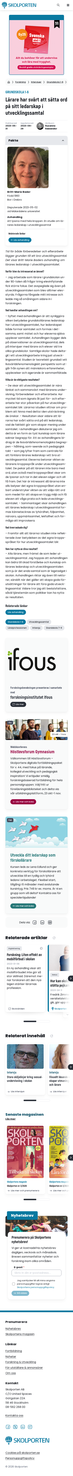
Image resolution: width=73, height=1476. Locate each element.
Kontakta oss (14, 1416)
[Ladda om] (54, 938)
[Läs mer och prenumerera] (25, 1152)
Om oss (10, 1373)
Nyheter (10, 1357)
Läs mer (10, 1119)
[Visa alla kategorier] (41, 948)
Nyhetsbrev (13, 1329)
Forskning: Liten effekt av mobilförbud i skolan (24, 957)
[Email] (50, 922)
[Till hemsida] (27, 1440)
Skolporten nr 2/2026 (59, 1186)
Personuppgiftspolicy (19, 1458)
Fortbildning (13, 1351)
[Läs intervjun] (25, 1056)
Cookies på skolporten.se (22, 1453)
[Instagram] (30, 1427)
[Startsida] (8, 82)
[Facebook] (35, 922)
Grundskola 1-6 (55, 82)
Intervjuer (36, 82)
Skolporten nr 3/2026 (17, 1186)
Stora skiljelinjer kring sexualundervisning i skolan (24, 1079)
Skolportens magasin (19, 1334)
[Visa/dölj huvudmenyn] (68, 5)
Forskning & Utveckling (20, 1362)
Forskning (20, 82)
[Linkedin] (42, 922)
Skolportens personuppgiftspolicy (35, 1287)
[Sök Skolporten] (58, 5)
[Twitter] (15, 1427)
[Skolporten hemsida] (19, 5)
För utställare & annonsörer (24, 1368)
